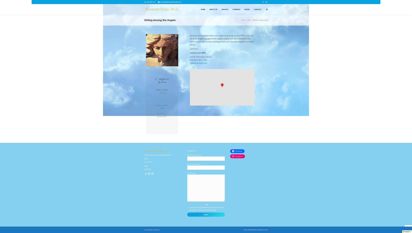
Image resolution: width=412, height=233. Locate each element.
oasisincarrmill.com (198, 63)
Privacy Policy (148, 230)
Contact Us (147, 169)
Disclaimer (156, 230)
